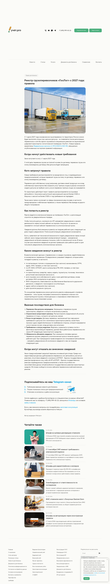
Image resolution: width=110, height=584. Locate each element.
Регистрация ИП (61, 555)
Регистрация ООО (62, 549)
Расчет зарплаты (37, 561)
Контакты (99, 62)
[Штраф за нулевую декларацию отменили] (55, 436)
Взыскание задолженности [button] (64, 561)
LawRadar (11, 580)
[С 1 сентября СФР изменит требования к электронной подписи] (55, 453)
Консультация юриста (63, 563)
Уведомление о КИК (62, 566)
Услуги (53, 62)
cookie (95, 573)
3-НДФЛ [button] (34, 575)
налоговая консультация (69, 407)
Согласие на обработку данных (17, 569)
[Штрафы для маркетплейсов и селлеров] (55, 470)
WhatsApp (72, 400)
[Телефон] (46, 30)
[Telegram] (55, 30)
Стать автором (12, 555)
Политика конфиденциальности (17, 566)
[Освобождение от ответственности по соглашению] (55, 486)
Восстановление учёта (39, 566)
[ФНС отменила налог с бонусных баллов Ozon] (55, 503)
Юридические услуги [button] (63, 558)
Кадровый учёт (36, 555)
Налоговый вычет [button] (37, 572)
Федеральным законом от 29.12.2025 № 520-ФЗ (50, 146)
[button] (81, 30)
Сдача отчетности (37, 563)
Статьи (43, 62)
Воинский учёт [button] (36, 558)
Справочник (86, 62)
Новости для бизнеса (14, 561)
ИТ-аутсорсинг (61, 575)
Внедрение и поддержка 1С (65, 572)
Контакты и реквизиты (14, 575)
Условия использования (15, 572)
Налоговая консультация (39, 569)
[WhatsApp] (52, 30)
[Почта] (49, 30)
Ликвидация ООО (62, 552)
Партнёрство (12, 577)
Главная (10, 549)
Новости (32, 62)
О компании (11, 552)
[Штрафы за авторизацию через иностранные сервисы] (55, 519)
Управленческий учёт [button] (38, 552)
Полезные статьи (13, 558)
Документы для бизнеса (69, 62)
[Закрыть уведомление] (107, 559)
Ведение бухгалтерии (38, 549)
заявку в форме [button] (30, 403)
